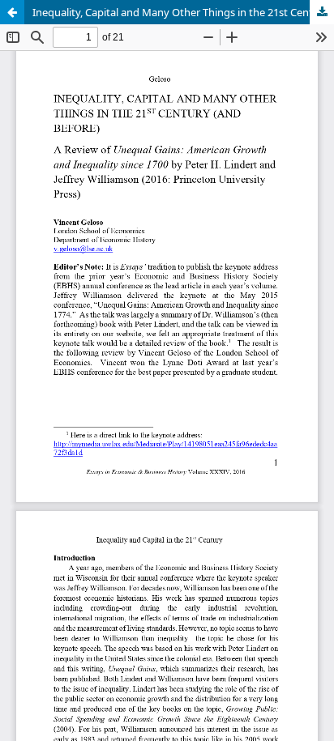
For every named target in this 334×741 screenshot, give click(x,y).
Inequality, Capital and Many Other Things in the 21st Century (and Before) (183, 12)
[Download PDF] (322, 12)
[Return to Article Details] (12, 12)
